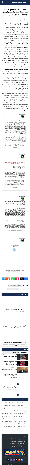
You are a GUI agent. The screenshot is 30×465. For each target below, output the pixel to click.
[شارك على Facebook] (26, 279)
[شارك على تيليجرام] (4, 279)
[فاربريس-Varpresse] (15, 452)
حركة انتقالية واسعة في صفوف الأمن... (17, 443)
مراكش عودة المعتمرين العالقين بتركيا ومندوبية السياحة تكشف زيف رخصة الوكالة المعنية (9, 387)
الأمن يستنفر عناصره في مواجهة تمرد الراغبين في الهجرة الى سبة (14, 327)
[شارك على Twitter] (22, 279)
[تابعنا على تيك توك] (8, 459)
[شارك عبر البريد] (17, 279)
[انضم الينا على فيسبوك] (11, 459)
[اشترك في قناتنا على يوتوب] (19, 459)
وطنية (18, 7)
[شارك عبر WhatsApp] (12, 279)
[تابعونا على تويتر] (16, 459)
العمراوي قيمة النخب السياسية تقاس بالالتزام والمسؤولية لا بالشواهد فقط (10, 375)
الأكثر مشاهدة (24, 352)
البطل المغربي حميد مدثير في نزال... (17, 439)
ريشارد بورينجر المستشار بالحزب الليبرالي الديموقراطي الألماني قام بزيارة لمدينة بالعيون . (15, 310)
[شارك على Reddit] (8, 279)
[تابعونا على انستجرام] (14, 459)
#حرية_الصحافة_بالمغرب (13, 289)
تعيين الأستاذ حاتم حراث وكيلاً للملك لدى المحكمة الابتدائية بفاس (9, 368)
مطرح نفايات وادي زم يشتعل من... (18, 441)
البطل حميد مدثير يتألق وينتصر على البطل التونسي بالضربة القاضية (9, 355)
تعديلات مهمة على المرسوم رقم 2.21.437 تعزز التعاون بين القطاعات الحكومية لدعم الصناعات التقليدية (15, 344)
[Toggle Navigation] (28, 2)
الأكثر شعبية (16, 352)
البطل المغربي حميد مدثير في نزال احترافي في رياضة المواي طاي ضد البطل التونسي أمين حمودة (9, 362)
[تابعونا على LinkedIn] (22, 459)
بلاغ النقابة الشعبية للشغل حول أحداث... (17, 446)
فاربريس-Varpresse (19, 2)
